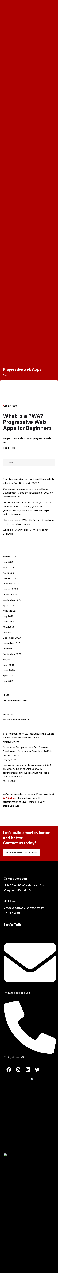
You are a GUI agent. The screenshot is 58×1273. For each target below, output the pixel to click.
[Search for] (29, 462)
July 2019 (8, 681)
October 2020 (11, 648)
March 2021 (9, 627)
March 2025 (9, 556)
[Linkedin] (28, 1069)
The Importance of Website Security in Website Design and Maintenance (28, 522)
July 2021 (8, 616)
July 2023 (8, 562)
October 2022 (10, 594)
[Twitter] (37, 1069)
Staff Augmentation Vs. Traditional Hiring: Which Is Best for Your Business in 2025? (28, 481)
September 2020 (12, 654)
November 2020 (11, 643)
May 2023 (8, 567)
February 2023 (11, 583)
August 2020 (10, 659)
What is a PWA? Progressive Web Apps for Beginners (27, 421)
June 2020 (9, 670)
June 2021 (8, 621)
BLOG (6, 695)
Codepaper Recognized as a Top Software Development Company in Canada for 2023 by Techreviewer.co (28, 492)
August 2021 (9, 610)
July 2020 (8, 665)
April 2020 (8, 675)
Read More (9, 447)
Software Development (15, 700)
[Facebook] (9, 1069)
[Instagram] (18, 1069)
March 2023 (9, 578)
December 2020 (12, 637)
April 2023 (8, 573)
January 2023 (10, 589)
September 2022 (12, 600)
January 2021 (10, 632)
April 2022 (8, 605)
